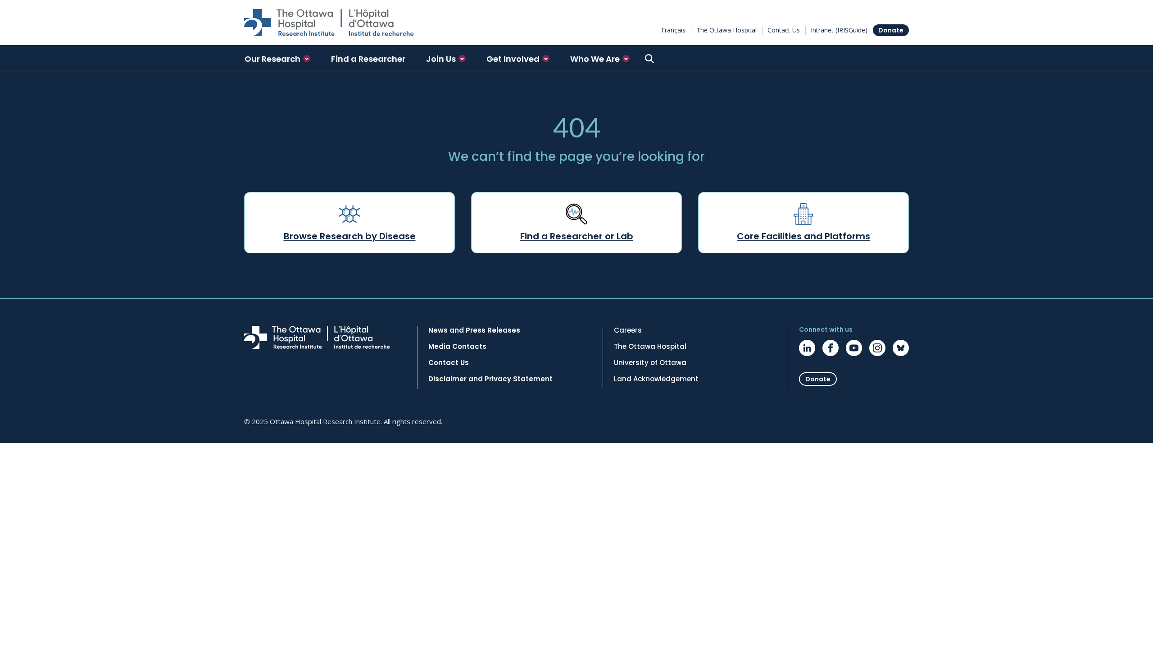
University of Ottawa (650, 362)
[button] (277, 58)
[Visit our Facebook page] (830, 348)
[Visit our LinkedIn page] (807, 348)
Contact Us (783, 30)
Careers (628, 330)
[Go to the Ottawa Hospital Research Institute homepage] (329, 22)
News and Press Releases (474, 330)
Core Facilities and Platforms (803, 236)
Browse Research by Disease (350, 236)
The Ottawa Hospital (726, 30)
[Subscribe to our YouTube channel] (854, 348)
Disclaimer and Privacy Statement (490, 379)
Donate (890, 30)
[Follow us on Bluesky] (901, 348)
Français (673, 30)
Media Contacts (457, 346)
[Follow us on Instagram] (877, 348)
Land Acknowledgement (656, 379)
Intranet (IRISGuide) (839, 30)
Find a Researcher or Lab (576, 236)
